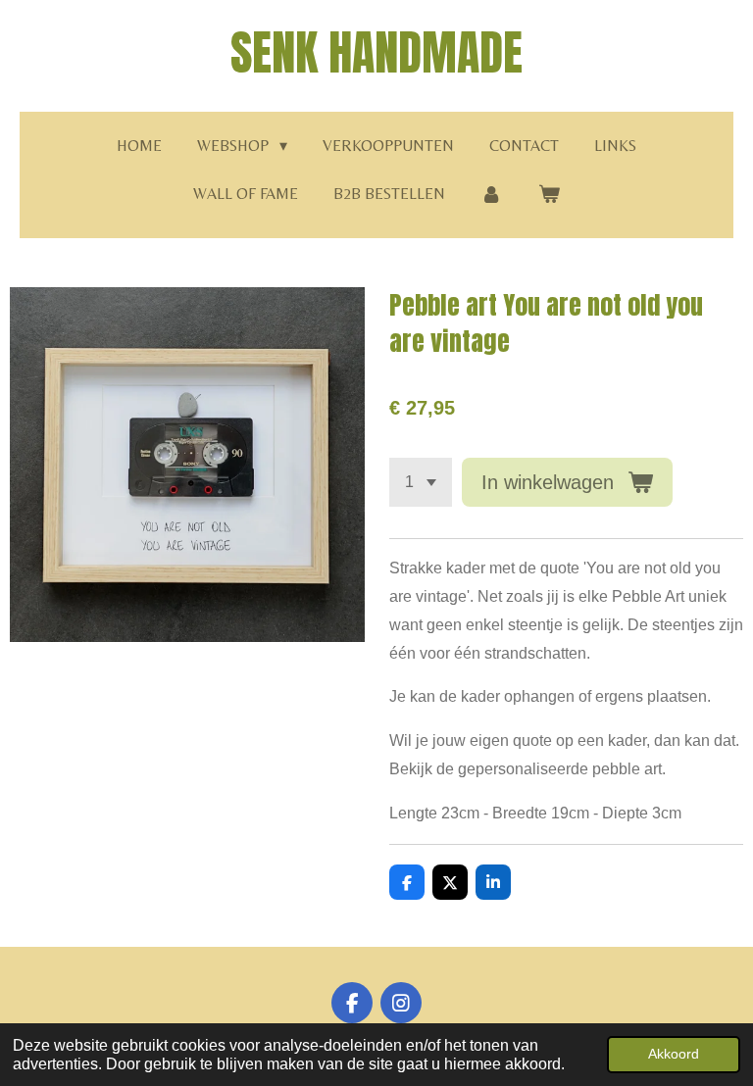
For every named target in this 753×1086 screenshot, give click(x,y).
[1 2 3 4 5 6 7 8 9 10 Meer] (420, 482)
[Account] (491, 194)
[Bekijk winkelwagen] (549, 194)
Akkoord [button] (673, 1053)
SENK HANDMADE (376, 53)
